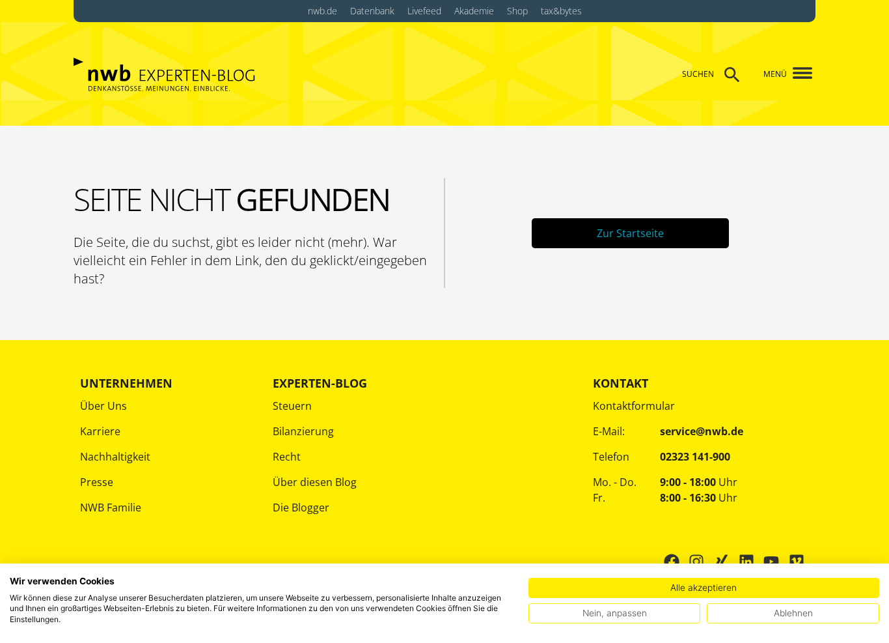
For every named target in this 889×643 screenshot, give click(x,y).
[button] (797, 74)
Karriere (100, 431)
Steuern (292, 406)
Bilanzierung (303, 431)
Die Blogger (301, 507)
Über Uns (103, 406)
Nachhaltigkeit (115, 457)
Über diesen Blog (315, 482)
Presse (96, 482)
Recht (287, 457)
